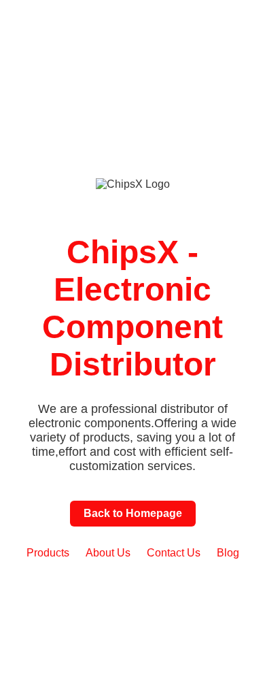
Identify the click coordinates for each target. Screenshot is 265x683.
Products (47, 553)
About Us (108, 553)
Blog (228, 553)
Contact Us (173, 553)
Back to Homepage (133, 513)
